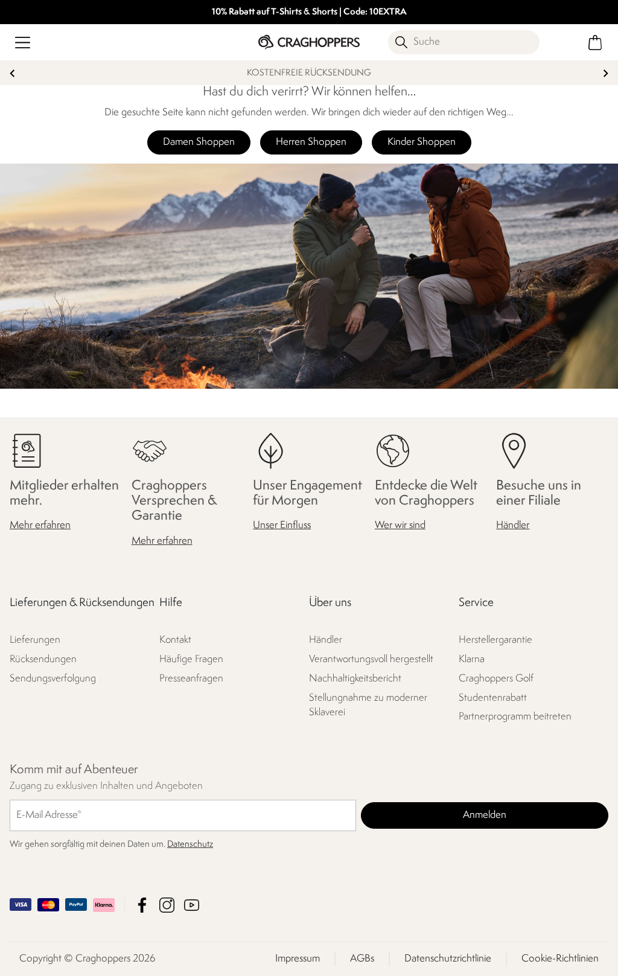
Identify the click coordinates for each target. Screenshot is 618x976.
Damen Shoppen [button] (199, 142)
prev (12, 73)
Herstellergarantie (495, 640)
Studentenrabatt (493, 698)
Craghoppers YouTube (191, 905)
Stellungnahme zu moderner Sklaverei (368, 705)
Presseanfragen (191, 679)
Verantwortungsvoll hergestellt (371, 659)
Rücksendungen (43, 659)
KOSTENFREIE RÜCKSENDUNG (309, 73)
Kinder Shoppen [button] (421, 142)
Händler (512, 526)
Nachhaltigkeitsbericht (355, 679)
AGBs (362, 959)
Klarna (472, 659)
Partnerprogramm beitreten (515, 717)
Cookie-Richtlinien (560, 959)
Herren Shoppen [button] (311, 142)
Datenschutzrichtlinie (447, 959)
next (605, 73)
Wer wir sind (400, 526)
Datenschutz (190, 844)
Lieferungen (35, 640)
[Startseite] (308, 42)
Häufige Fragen (191, 659)
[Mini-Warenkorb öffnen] (595, 42)
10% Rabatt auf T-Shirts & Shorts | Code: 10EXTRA (309, 12)
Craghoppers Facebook (142, 905)
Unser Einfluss (282, 526)
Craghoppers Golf (496, 679)
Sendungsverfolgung (53, 679)
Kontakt (175, 640)
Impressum (297, 959)
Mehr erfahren (40, 526)
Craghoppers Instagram (166, 905)
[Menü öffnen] (22, 42)
